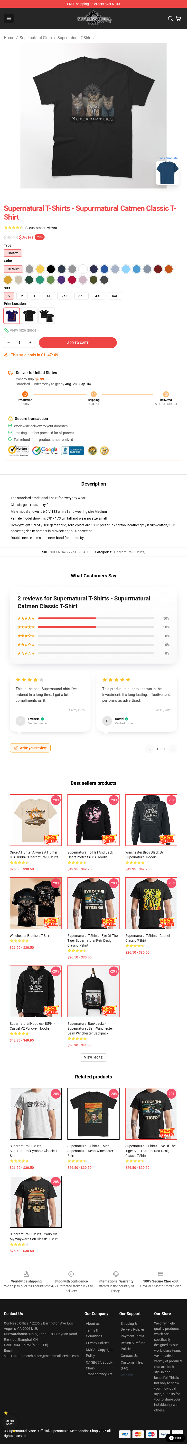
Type (7, 245)
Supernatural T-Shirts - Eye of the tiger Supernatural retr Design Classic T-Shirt (92, 940)
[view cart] (178, 18)
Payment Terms (132, 1336)
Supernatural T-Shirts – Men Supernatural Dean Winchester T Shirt (91, 1151)
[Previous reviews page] (149, 748)
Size (7, 288)
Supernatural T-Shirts (75, 37)
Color (8, 261)
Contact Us (129, 1356)
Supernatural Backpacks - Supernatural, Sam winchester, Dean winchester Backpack (90, 1028)
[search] (170, 18)
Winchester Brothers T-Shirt (30, 936)
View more (93, 1057)
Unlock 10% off (10, 1422)
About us (93, 1323)
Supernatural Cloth (36, 37)
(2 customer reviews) (41, 228)
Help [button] (178, 1438)
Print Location (15, 304)
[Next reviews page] (172, 748)
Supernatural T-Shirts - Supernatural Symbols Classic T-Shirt (34, 1151)
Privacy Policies (97, 1343)
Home (9, 37)
